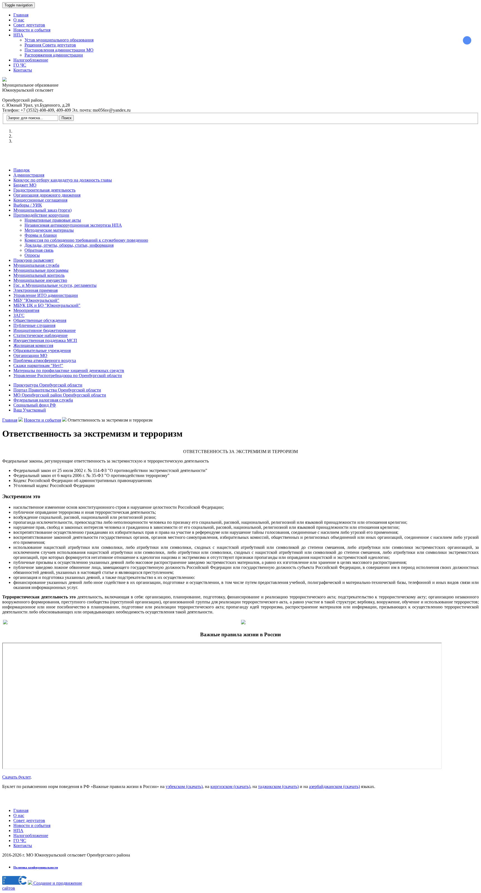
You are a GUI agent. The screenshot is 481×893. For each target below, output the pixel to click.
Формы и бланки (40, 235)
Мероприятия (26, 310)
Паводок (21, 170)
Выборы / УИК (27, 205)
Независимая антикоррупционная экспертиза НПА (73, 225)
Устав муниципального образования (59, 40)
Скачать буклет (16, 777)
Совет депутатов (29, 25)
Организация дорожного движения (46, 195)
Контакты (22, 70)
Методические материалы (49, 230)
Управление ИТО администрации (45, 295)
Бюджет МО (24, 185)
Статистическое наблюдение (40, 335)
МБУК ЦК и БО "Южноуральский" (46, 305)
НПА (18, 35)
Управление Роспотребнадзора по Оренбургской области (67, 375)
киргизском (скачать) (230, 786)
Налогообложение (30, 60)
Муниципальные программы (40, 270)
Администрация (28, 175)
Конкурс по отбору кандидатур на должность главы (62, 180)
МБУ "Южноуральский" (36, 300)
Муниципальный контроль (39, 275)
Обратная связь (38, 250)
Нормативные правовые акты (52, 220)
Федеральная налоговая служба (43, 400)
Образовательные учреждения (42, 350)
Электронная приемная (35, 290)
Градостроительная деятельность (44, 190)
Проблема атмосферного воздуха (44, 360)
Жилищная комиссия (33, 345)
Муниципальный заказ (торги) (42, 210)
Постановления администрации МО (59, 50)
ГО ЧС (19, 65)
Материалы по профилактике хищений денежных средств (68, 370)
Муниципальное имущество (40, 280)
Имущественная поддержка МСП (45, 340)
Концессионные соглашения (40, 200)
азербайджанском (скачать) (334, 786)
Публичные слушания (34, 325)
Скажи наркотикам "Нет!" (38, 365)
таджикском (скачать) (278, 786)
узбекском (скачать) (184, 786)
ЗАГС (18, 315)
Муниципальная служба (36, 265)
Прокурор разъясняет (33, 260)
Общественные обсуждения (39, 320)
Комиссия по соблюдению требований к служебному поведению (86, 240)
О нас (18, 20)
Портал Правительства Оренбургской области (57, 390)
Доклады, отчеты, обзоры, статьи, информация (69, 245)
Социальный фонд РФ (34, 405)
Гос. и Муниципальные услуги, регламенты (55, 285)
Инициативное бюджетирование (44, 330)
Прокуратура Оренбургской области (47, 385)
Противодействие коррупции (41, 215)
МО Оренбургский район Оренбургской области (59, 395)
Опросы (32, 255)
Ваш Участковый (29, 410)
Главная (20, 15)
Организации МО (30, 355)
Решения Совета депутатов (50, 45)
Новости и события (31, 30)
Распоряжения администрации (53, 55)
